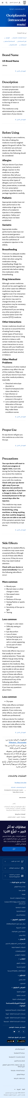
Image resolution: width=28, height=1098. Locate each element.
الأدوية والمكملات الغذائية (16, 9)
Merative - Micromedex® (17, 742)
